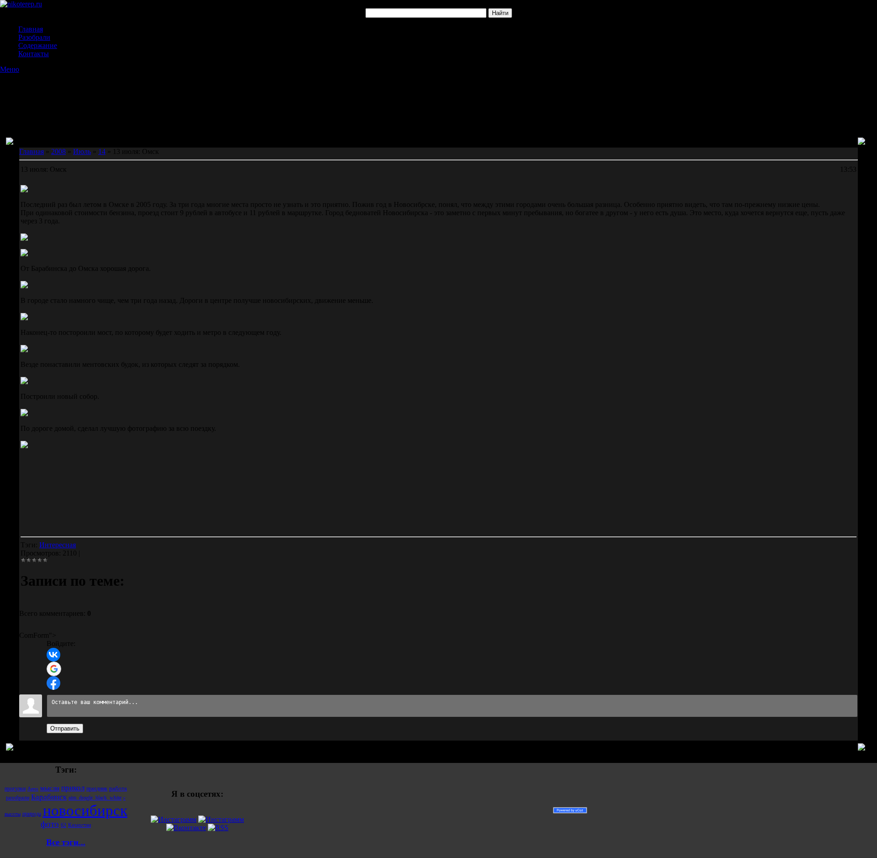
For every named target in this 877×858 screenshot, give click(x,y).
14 (102, 151)
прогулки (15, 788)
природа (31, 813)
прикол (73, 788)
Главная (30, 29)
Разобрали (34, 37)
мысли (49, 788)
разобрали (17, 797)
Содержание (37, 45)
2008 (58, 151)
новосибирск (85, 810)
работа (118, 788)
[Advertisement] (438, 96)
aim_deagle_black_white (95, 797)
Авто (32, 788)
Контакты (33, 54)
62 (63, 825)
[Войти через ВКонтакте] (53, 655)
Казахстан (79, 825)
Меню (9, 69)
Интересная (57, 545)
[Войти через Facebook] (53, 683)
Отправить (64, 728)
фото (50, 824)
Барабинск (49, 797)
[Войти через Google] (54, 669)
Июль (82, 151)
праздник (96, 788)
